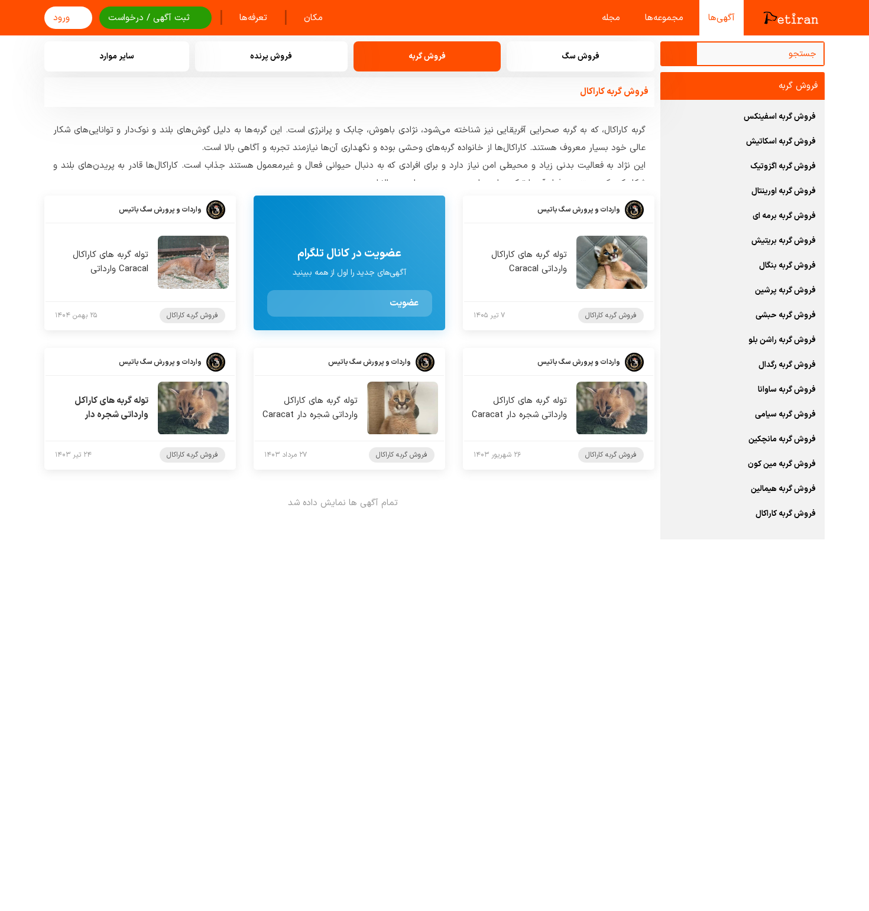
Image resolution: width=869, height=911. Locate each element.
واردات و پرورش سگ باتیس (578, 209)
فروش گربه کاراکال (611, 315)
